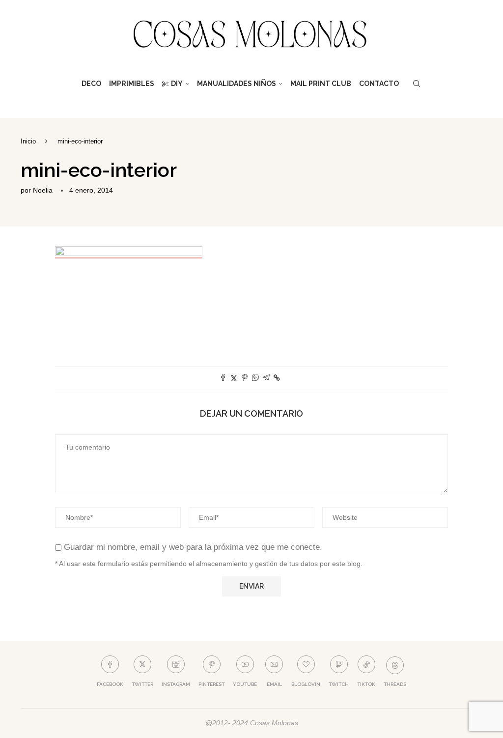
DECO (91, 83)
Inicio (28, 141)
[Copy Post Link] (277, 378)
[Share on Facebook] (223, 378)
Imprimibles (131, 83)
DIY (177, 83)
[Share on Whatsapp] (255, 378)
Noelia (43, 190)
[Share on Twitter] (233, 378)
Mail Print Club (320, 83)
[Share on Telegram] (266, 378)
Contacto (379, 83)
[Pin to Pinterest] (244, 378)
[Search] (416, 83)
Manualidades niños (236, 83)
